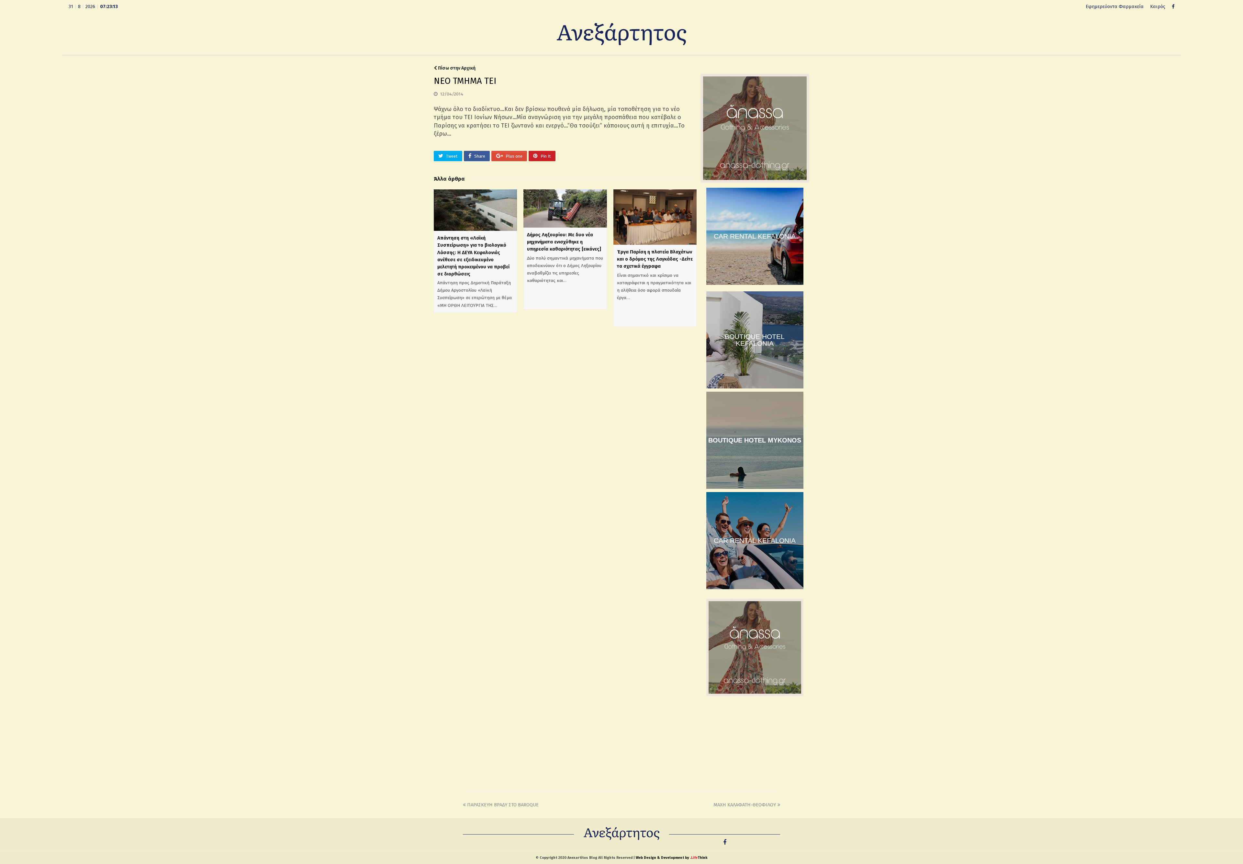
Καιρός (1157, 6)
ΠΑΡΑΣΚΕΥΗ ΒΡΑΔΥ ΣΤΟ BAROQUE (503, 805)
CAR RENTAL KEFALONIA (755, 236)
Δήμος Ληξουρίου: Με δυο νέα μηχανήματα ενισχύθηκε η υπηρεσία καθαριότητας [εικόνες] (564, 242)
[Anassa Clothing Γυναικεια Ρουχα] (754, 181)
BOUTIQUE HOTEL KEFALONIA (755, 340)
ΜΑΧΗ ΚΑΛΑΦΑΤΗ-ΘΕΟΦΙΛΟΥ (744, 805)
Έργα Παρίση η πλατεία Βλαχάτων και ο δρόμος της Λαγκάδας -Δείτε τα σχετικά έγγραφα (655, 259)
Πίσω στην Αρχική (456, 68)
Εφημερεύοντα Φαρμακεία (1115, 6)
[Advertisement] (754, 743)
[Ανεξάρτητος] (621, 34)
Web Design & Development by (671, 858)
